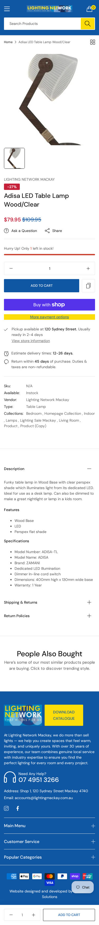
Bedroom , (34, 413)
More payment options (49, 317)
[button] (88, 285)
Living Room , (70, 420)
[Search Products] (88, 23)
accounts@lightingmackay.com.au (38, 797)
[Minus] (11, 268)
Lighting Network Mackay (29, 179)
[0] (89, 9)
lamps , (12, 420)
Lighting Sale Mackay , (39, 420)
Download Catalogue (64, 715)
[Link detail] (6, 808)
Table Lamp (36, 406)
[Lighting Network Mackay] (49, 8)
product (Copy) (33, 425)
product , (11, 425)
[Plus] (88, 268)
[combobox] (49, 23)
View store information (31, 340)
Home (8, 42)
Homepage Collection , (63, 413)
